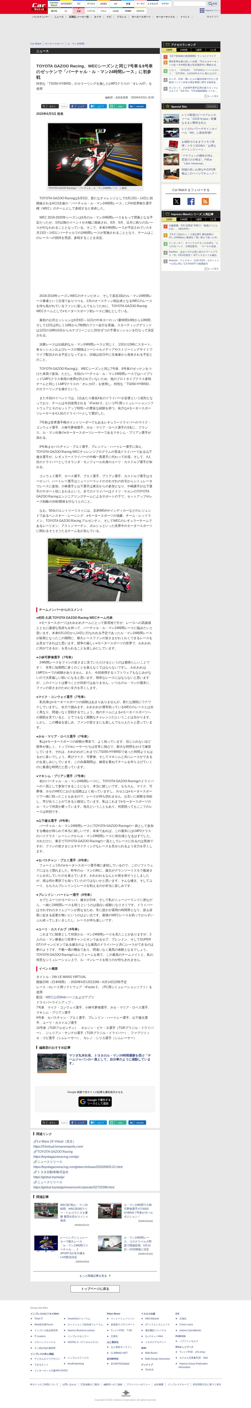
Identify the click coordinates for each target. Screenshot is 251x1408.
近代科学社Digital (120, 1363)
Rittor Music (113, 1313)
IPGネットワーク (185, 1347)
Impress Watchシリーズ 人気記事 (192, 214)
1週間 (199, 50)
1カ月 (213, 50)
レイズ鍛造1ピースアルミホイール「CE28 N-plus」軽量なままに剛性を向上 (199, 118)
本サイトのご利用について (44, 1384)
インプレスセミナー (78, 1336)
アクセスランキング (183, 44)
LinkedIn (140, 106)
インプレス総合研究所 (46, 1330)
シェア (81, 106)
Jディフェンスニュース (157, 1324)
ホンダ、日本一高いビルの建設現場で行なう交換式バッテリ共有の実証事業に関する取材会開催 (193, 82)
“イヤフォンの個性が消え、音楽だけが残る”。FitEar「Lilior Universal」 (199, 159)
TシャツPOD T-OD (121, 1330)
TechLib (149, 1369)
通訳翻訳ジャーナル (155, 1330)
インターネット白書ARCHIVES (51, 1370)
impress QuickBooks (190, 1330)
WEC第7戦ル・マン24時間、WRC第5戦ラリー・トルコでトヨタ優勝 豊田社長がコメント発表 (74, 1212)
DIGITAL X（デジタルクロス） (84, 1342)
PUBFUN (181, 1336)
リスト (64, 106)
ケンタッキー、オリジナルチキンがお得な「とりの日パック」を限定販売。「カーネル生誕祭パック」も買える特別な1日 (193, 246)
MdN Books (151, 1353)
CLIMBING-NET (119, 1353)
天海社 (182, 1318)
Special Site (179, 106)
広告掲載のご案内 (90, 1384)
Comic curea (186, 1324)
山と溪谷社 (113, 1342)
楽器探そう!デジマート (123, 1324)
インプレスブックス (78, 1357)
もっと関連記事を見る (93, 1275)
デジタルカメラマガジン (47, 1358)
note (120, 106)
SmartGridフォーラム (79, 1318)
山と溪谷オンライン (121, 1347)
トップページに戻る (95, 1288)
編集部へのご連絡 (113, 1384)
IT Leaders (40, 1336)
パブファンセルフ (188, 1341)
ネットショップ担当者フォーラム (85, 1324)
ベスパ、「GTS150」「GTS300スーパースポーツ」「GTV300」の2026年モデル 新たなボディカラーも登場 (194, 73)
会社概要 (159, 1384)
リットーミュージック (122, 1318)
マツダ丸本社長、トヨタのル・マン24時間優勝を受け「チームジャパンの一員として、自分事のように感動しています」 (110, 1059)
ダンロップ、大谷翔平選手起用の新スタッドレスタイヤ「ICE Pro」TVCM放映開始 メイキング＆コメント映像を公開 (193, 91)
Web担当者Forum (43, 1324)
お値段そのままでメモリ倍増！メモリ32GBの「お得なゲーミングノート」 (199, 145)
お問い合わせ (69, 1384)
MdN (143, 1348)
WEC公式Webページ (60, 997)
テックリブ (147, 1364)
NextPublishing (76, 1363)
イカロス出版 (148, 1313)
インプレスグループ (178, 1384)
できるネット (41, 1364)
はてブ (100, 106)
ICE (177, 1313)
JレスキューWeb (154, 1336)
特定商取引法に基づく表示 (207, 1384)
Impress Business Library (81, 1330)
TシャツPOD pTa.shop (192, 1352)
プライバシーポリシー (138, 1384)
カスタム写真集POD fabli (193, 1357)
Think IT (38, 1318)
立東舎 (114, 1336)
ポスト (52, 106)
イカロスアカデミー (155, 1342)
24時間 (183, 50)
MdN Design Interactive (157, 1358)
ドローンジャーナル (44, 1342)
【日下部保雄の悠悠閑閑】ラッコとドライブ (192, 56)
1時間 (169, 50)
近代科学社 (113, 1358)
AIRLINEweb (152, 1318)
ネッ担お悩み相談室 (44, 1348)
